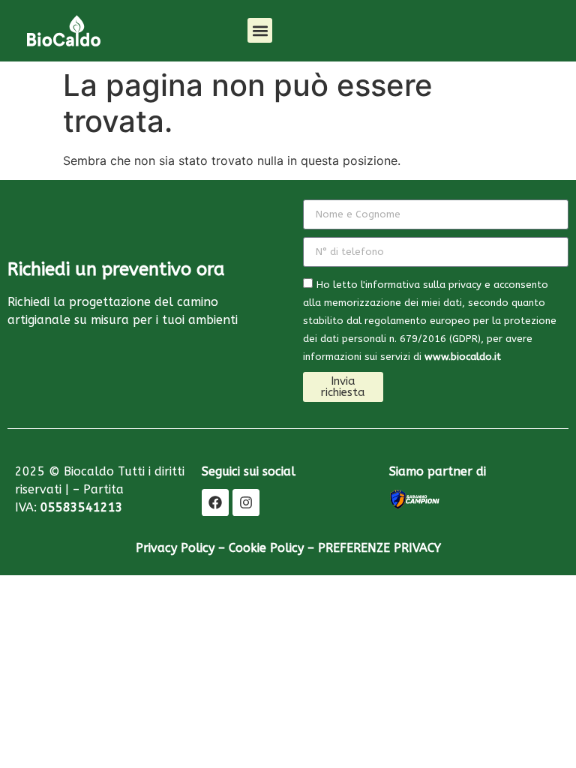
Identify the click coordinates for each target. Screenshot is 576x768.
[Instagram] (246, 502)
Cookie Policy (266, 548)
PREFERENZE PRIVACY (379, 548)
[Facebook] (215, 502)
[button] (260, 30)
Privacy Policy (175, 548)
